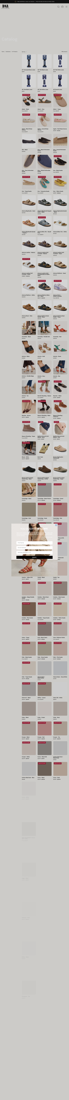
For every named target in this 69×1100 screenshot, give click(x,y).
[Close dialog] (56, 525)
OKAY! (34, 557)
